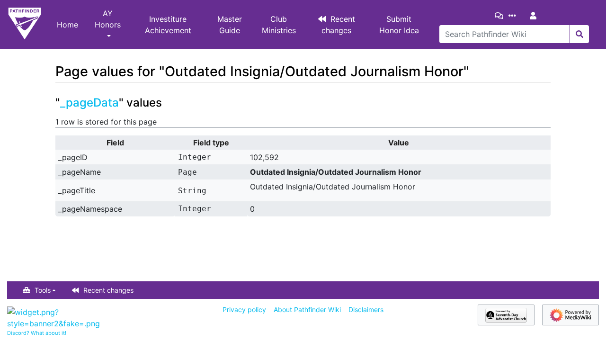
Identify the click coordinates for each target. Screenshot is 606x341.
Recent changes (338, 24)
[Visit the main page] (25, 24)
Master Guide (229, 24)
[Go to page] (579, 34)
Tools (43, 290)
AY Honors (108, 19)
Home (67, 24)
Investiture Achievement (168, 24)
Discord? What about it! (36, 333)
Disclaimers (365, 309)
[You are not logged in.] (535, 15)
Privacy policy (244, 309)
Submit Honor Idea (399, 24)
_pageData (89, 102)
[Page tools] (514, 15)
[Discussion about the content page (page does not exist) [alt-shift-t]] (501, 15)
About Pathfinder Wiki (307, 309)
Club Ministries (279, 24)
